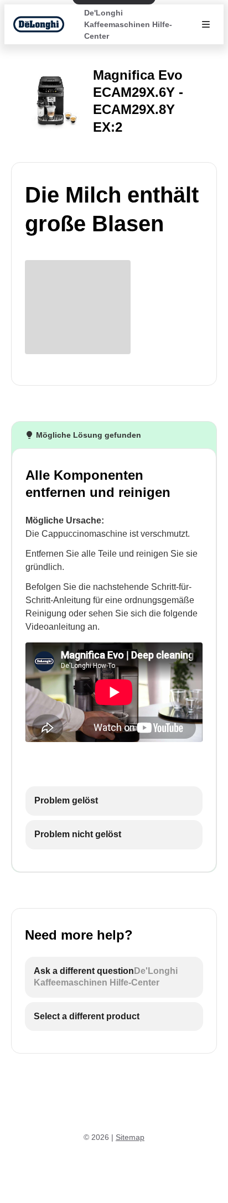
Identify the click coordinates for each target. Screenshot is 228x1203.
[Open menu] (206, 24)
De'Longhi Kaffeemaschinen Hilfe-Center (128, 24)
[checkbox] (114, 801)
